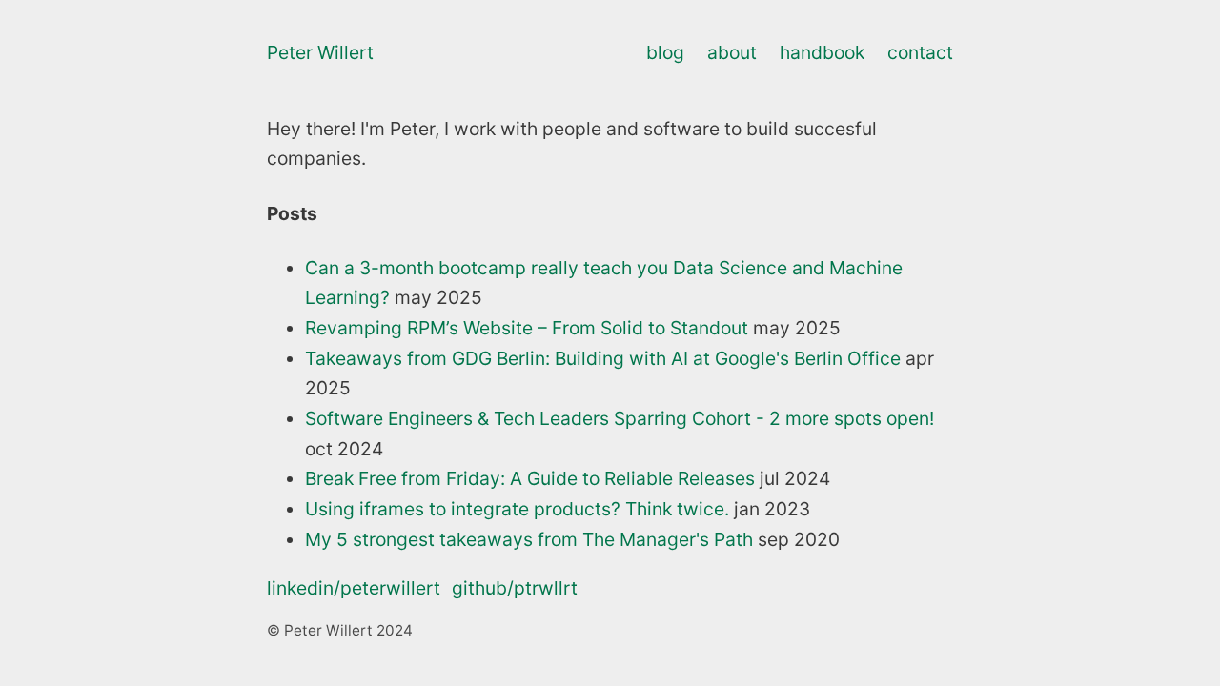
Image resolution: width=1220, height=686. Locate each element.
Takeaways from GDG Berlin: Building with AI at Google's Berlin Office (603, 358)
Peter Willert (320, 52)
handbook (822, 52)
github (515, 587)
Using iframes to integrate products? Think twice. (517, 508)
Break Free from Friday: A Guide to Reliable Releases (530, 478)
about (732, 52)
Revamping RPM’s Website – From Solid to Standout (526, 327)
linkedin (353, 587)
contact (920, 52)
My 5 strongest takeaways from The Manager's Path (529, 539)
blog (665, 52)
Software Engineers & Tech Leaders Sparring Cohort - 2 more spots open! (619, 418)
